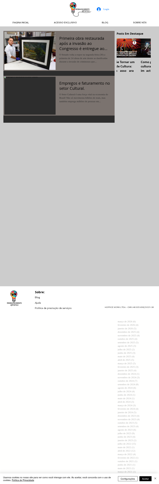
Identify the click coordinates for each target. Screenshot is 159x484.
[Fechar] (155, 479)
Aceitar (145, 478)
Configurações (128, 478)
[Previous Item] (121, 48)
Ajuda (38, 302)
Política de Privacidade (23, 480)
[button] (53, 308)
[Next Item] (145, 48)
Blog (37, 297)
